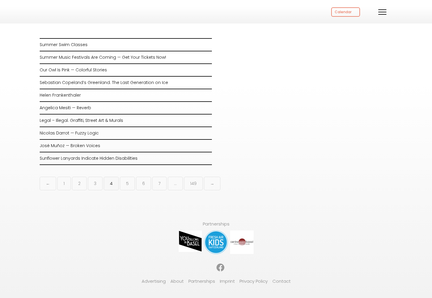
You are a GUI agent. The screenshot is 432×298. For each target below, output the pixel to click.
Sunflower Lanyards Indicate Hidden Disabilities (89, 158)
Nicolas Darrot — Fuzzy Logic (69, 133)
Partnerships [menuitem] (201, 281)
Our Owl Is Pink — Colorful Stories (73, 70)
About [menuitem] (177, 281)
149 (193, 183)
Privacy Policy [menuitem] (254, 281)
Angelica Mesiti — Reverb (65, 108)
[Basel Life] (65, 11)
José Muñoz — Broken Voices (70, 146)
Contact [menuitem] (281, 281)
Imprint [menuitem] (227, 281)
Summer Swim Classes (64, 45)
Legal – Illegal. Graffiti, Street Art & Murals (81, 120)
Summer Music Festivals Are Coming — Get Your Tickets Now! (103, 57)
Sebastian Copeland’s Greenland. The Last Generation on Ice (104, 82)
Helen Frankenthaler (60, 95)
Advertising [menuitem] (154, 281)
